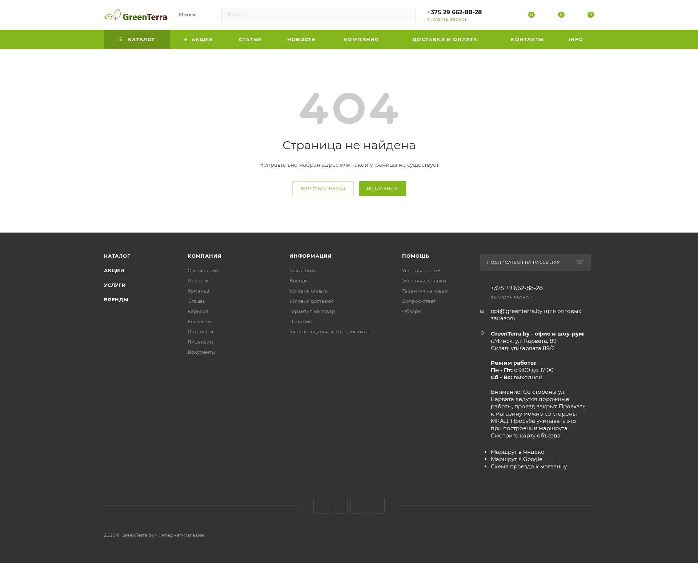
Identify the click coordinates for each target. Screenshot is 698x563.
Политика (301, 321)
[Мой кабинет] (502, 16)
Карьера (198, 311)
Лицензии (200, 342)
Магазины (302, 270)
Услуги (115, 285)
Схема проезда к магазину (529, 466)
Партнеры (200, 331)
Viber (377, 506)
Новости (198, 281)
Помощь (415, 256)
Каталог (117, 256)
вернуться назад (323, 188)
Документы (201, 352)
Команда (198, 291)
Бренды (116, 299)
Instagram (340, 506)
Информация (310, 256)
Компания (204, 256)
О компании (203, 270)
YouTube (358, 506)
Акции (114, 270)
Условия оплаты (309, 291)
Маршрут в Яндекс (517, 451)
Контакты (199, 321)
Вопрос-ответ (419, 301)
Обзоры (412, 311)
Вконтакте (321, 506)
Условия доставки (311, 301)
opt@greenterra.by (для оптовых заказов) (536, 315)
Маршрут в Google (516, 459)
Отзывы (197, 301)
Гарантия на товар (312, 311)
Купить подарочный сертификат (329, 331)
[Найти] (407, 14)
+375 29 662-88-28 (454, 12)
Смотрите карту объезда (526, 435)
